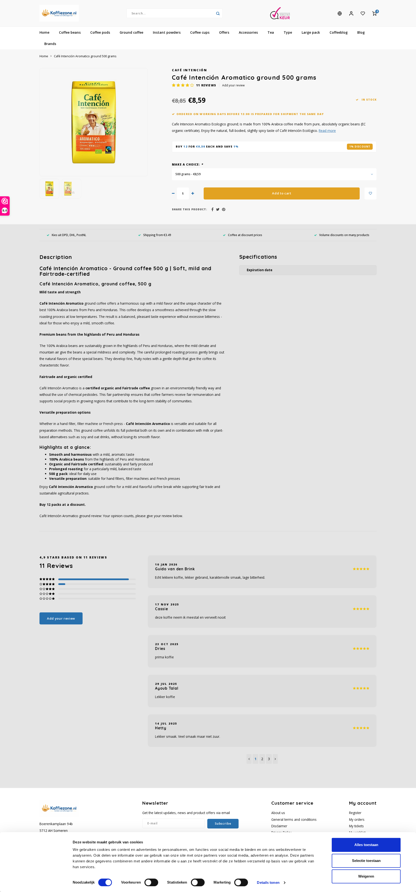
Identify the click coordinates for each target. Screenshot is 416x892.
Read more (327, 130)
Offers (224, 32)
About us (278, 812)
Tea (270, 32)
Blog (361, 32)
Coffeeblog (339, 32)
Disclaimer (279, 826)
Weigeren (366, 876)
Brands (50, 43)
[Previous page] (249, 759)
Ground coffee (131, 32)
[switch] (151, 882)
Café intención (189, 70)
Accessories (248, 32)
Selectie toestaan (366, 861)
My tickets (356, 826)
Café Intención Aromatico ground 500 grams (85, 56)
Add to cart (281, 193)
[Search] (218, 13)
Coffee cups (199, 32)
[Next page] (275, 759)
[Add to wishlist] (370, 193)
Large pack (311, 32)
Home (44, 32)
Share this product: (189, 209)
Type (288, 32)
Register (355, 812)
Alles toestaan (366, 845)
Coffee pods (100, 32)
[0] (374, 13)
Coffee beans (70, 32)
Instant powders (167, 32)
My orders (356, 819)
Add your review (233, 85)
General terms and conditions (294, 819)
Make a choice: (187, 164)
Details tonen (268, 882)
